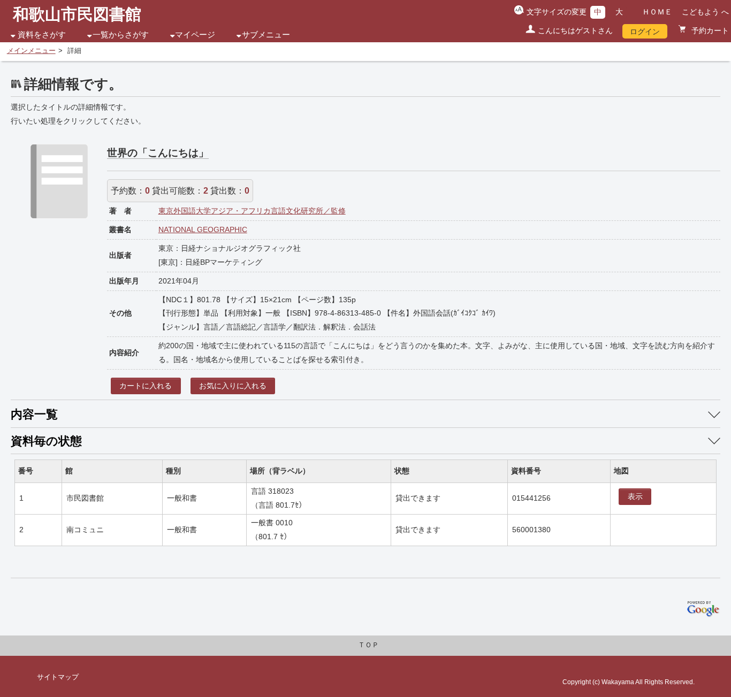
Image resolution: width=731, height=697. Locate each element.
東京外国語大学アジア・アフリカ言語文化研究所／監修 (252, 210)
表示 (635, 496)
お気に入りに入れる (232, 385)
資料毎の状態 (46, 441)
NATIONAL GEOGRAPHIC (202, 229)
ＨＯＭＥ (657, 11)
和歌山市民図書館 (77, 14)
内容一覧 (34, 414)
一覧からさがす (121, 34)
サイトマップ (58, 677)
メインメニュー (31, 51)
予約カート (709, 30)
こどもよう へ (705, 11)
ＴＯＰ (368, 645)
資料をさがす (42, 34)
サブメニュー (266, 34)
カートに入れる (145, 385)
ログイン (645, 31)
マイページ (195, 34)
